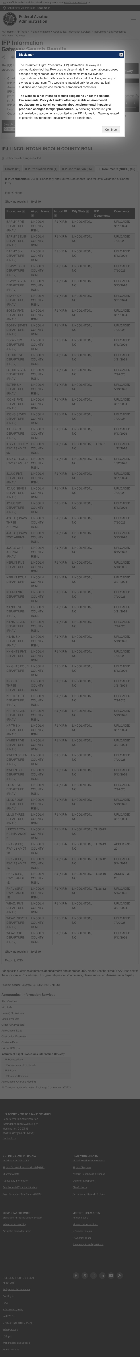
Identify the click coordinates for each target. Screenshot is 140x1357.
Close (121, 55)
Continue (111, 129)
